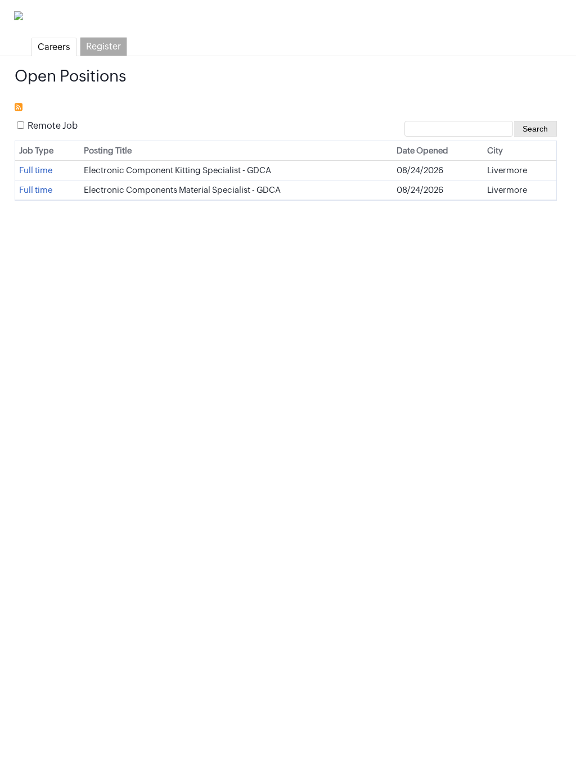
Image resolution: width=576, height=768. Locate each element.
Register (103, 46)
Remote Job (52, 125)
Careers (54, 47)
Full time (35, 170)
